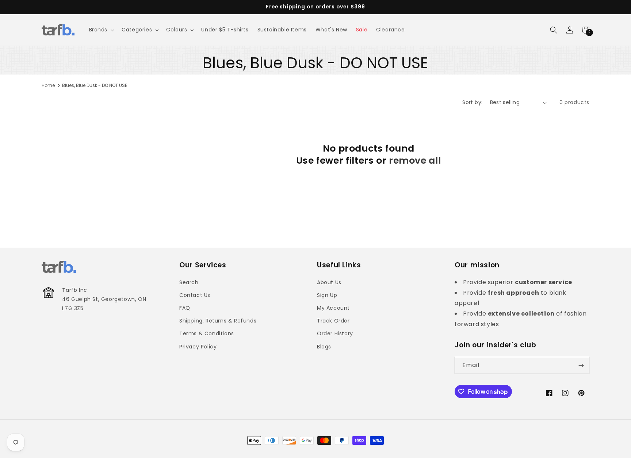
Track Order (333, 320)
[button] (101, 29)
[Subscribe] (581, 365)
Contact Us (194, 295)
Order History (335, 333)
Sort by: (472, 102)
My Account (333, 308)
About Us (329, 282)
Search (189, 282)
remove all (415, 161)
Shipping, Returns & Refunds (217, 320)
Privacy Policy (198, 346)
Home (48, 85)
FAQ (184, 308)
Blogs (324, 346)
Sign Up (327, 295)
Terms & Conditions (206, 333)
